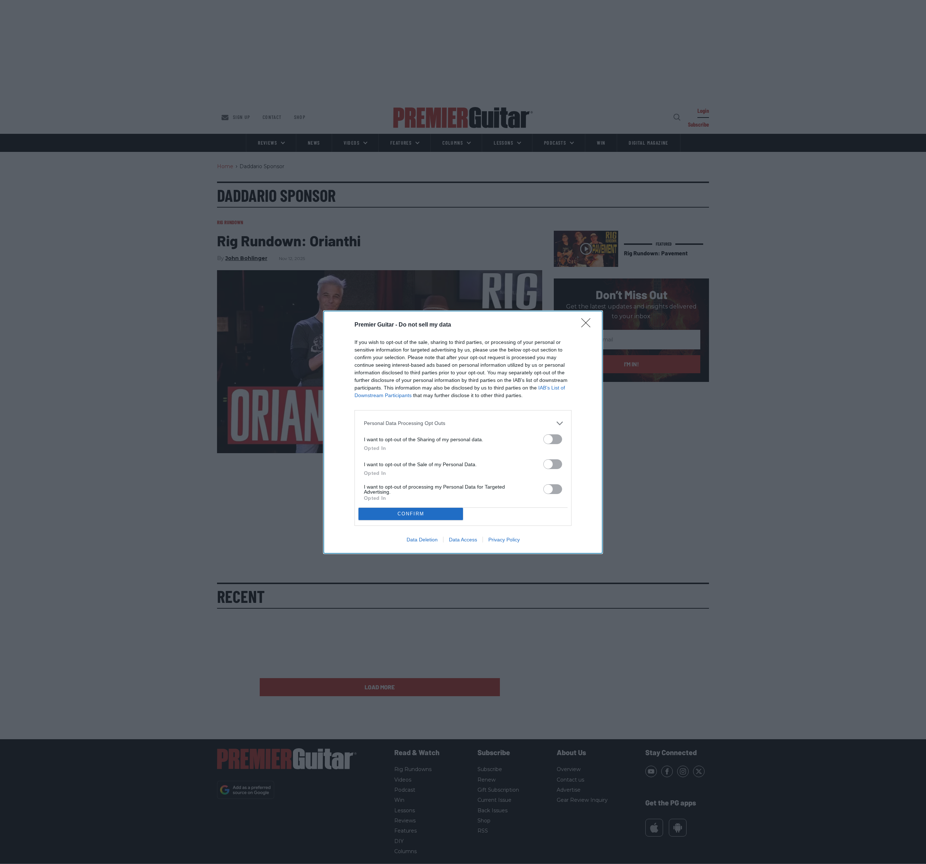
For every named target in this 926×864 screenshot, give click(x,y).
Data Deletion (422, 539)
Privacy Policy (504, 539)
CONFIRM (411, 513)
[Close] (588, 325)
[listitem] (463, 423)
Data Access (463, 539)
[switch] (552, 439)
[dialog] (463, 432)
